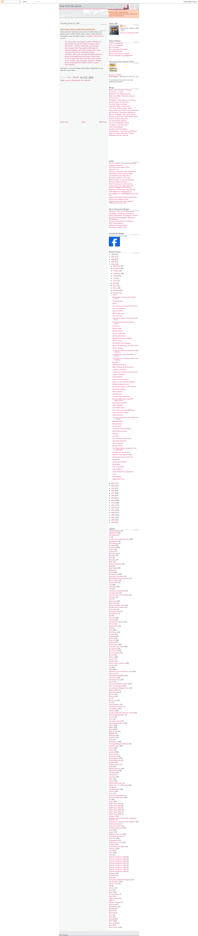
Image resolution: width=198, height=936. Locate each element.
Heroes (111, 655)
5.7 (110, 537)
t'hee (110, 853)
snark (111, 830)
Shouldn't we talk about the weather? (122, 822)
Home (84, 122)
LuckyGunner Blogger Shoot (119, 688)
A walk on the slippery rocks (119, 539)
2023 (113, 262)
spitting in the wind (116, 834)
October (116, 271)
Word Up (112, 913)
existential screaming (116, 622)
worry (111, 915)
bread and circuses (115, 576)
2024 (113, 259)
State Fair (112, 838)
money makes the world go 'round (121, 713)
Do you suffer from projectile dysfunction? (123, 399)
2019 (113, 488)
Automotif (112, 547)
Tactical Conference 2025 (117, 869)
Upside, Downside (119, 336)
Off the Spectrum (119, 313)
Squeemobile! (117, 377)
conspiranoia (113, 593)
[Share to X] (88, 77)
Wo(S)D (111, 908)
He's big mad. (117, 316)
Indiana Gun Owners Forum (119, 199)
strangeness (113, 840)
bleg (110, 566)
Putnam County (114, 764)
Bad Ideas (112, 553)
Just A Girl (112, 678)
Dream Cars (113, 609)
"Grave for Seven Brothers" (122, 429)
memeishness (114, 704)
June (115, 280)
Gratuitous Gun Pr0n (116, 647)
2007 (113, 517)
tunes (111, 892)
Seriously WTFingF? (116, 797)
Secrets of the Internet (116, 795)
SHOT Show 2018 (115, 806)
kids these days (114, 680)
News (111, 729)
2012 (113, 505)
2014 (113, 500)
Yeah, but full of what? (120, 412)
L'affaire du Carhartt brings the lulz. (125, 372)
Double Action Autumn (117, 607)
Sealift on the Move (119, 369)
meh (110, 702)
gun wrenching (114, 653)
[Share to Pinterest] (92, 77)
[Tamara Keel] (114, 246)
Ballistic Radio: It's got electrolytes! (121, 180)
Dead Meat (116, 464)
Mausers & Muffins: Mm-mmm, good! (122, 114)
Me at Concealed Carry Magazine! (120, 55)
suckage (112, 844)
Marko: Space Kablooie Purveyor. (120, 90)
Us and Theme (114, 894)
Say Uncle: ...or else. (116, 92)
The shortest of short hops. (122, 438)
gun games (113, 649)
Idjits (110, 669)
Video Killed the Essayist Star (123, 472)
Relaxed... (116, 433)
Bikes (111, 562)
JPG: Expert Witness (116, 223)
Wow (110, 917)
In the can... (117, 326)
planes (111, 748)
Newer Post (64, 122)
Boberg (111, 570)
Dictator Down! (118, 331)
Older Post (103, 122)
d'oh (110, 599)
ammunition (113, 541)
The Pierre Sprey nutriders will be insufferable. (124, 449)
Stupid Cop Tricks (115, 842)
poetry (111, 750)
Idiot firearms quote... (120, 431)
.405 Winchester (114, 531)
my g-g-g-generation (116, 723)
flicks (111, 630)
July (115, 278)
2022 (113, 264)
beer (110, 558)
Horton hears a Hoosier (117, 663)
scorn (111, 793)
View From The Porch (70, 6)
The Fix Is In (113, 884)
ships (111, 802)
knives (111, 682)
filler (110, 628)
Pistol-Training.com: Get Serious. (121, 184)
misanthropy (75, 80)
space (111, 832)
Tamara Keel (112, 236)
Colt (110, 589)
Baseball (112, 556)
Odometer (112, 735)
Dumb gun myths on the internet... (125, 386)
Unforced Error (118, 415)
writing (111, 919)
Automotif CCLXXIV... (120, 462)
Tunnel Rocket (118, 301)
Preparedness (114, 758)
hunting (111, 665)
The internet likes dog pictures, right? (124, 322)
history (111, 657)
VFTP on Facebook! (116, 45)
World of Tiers (118, 446)
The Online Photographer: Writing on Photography (122, 218)
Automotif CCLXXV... (120, 441)
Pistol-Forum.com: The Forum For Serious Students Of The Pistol (121, 186)
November (117, 268)
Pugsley (112, 762)
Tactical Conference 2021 (117, 861)
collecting (112, 587)
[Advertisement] (83, 103)
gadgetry (112, 636)
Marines (111, 694)
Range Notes (113, 771)
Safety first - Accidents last (118, 785)
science (111, 791)
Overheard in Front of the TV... (123, 457)
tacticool (112, 873)
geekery (111, 642)
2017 (113, 493)
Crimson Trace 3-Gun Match (119, 595)
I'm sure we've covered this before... (125, 306)
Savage (111, 787)
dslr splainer (113, 613)
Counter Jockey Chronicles (118, 119)
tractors (111, 888)
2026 (113, 254)
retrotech (112, 775)
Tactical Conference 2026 (117, 871)
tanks (111, 877)
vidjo (110, 896)
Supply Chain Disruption (121, 396)
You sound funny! (119, 308)
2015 (113, 498)
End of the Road (118, 467)
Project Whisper (114, 760)
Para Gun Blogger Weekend (118, 744)
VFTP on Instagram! (116, 43)
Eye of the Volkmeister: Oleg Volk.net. (122, 189)
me (110, 698)
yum (110, 925)
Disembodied (117, 424)
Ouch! (115, 295)
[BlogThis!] (86, 77)
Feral (114, 474)
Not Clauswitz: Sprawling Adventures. (122, 112)
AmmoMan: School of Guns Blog (120, 173)
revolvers (112, 777)
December (117, 266)
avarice (111, 549)
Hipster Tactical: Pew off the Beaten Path (123, 116)
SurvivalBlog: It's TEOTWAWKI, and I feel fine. (123, 194)
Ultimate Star (117, 394)
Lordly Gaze (117, 426)
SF (110, 799)
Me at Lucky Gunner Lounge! (119, 53)
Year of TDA (113, 923)
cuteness (112, 597)
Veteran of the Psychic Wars (122, 454)
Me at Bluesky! (114, 47)
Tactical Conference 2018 (117, 857)
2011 (113, 508)
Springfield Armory (115, 836)
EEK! (114, 303)
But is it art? (113, 580)
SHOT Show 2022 (115, 814)
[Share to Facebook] (90, 77)
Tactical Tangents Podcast (118, 182)
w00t (110, 900)
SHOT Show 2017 (115, 804)
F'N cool (112, 624)
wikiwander (113, 906)
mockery (112, 711)
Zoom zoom (113, 927)
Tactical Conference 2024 (117, 867)
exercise (112, 620)
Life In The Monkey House (118, 684)
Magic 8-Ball (113, 690)
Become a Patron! (115, 75)
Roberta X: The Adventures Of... (120, 94)
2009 (113, 512)
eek (110, 615)
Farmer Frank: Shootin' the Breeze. (121, 221)
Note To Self (113, 731)
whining (112, 904)
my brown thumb (115, 721)
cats (110, 584)
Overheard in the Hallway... (122, 343)
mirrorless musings (116, 706)
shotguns (112, 816)
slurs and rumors (115, 826)
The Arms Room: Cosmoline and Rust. (122, 163)
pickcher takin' (114, 746)
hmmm (111, 659)
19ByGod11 (113, 533)
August (116, 276)
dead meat (112, 601)
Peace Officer (117, 469)
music (111, 719)
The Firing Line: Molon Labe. (119, 167)
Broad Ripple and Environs (118, 578)
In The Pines (113, 98)
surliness (112, 849)
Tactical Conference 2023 (117, 865)
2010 (113, 510)
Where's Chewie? (115, 902)
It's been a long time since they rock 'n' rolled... (125, 418)
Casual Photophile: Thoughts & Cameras (123, 215)
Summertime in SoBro (117, 846)
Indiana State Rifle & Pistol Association (123, 197)
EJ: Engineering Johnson (118, 121)
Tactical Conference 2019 (117, 859)
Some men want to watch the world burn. (125, 319)
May (114, 283)
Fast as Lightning (119, 333)
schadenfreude (114, 789)
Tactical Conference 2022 (117, 863)
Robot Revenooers (115, 783)
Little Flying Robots (116, 127)
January (116, 293)
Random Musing (115, 768)
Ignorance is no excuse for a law (120, 671)
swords (111, 851)
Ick (110, 667)
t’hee (110, 855)
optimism (112, 737)
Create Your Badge (122, 236)
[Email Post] (81, 77)
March (115, 288)
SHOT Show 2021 (115, 812)
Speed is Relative (119, 374)
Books (111, 572)
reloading (112, 773)
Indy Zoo (112, 673)
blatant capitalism (115, 564)
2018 (113, 491)
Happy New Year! (118, 479)
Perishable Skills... (119, 408)
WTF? (111, 921)
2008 (113, 515)
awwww (111, 551)
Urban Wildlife (118, 405)
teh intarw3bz (86, 80)
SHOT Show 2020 (115, 810)
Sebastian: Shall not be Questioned (121, 211)
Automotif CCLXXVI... (120, 403)
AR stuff (111, 545)
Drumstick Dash (114, 611)
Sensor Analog (118, 348)
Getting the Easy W (119, 365)
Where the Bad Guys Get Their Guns (125, 345)
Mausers (112, 696)
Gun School (113, 651)
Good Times (113, 644)
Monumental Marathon (117, 715)
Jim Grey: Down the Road (118, 104)
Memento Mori (118, 421)
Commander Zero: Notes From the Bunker (124, 110)
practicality (113, 756)
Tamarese (112, 875)
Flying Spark (117, 328)
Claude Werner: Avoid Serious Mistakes (123, 131)
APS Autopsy (113, 543)
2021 (113, 483)
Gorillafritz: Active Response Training (122, 100)
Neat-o (111, 727)
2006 (113, 520)
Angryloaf (116, 459)
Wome (111, 911)
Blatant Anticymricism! (121, 384)
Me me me (112, 700)
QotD (110, 766)
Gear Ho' (112, 640)
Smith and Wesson (115, 828)
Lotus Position (118, 311)
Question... (116, 362)
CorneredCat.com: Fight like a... (120, 176)
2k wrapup (112, 535)
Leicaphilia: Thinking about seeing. (121, 213)
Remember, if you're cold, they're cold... (124, 298)
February (116, 290)
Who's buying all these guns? (123, 367)
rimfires (111, 781)
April (115, 285)
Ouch (111, 740)
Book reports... (118, 391)
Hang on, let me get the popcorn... (125, 382)
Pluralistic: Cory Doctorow (118, 125)
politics (111, 752)
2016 (113, 495)
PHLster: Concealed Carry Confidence (122, 171)
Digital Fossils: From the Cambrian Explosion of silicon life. (121, 202)
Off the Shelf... (118, 341)
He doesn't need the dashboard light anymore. (125, 351)
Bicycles (112, 560)
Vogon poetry (113, 898)
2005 (113, 522)
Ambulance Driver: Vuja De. (118, 135)
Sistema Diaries (114, 824)
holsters (112, 661)
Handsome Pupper (119, 389)
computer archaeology (117, 591)
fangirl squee (113, 626)
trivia (110, 890)
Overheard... (113, 742)
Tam (124, 26)
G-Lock (111, 634)
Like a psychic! (118, 443)
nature (111, 725)
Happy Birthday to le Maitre (122, 338)
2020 (113, 486)
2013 (113, 503)
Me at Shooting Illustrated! (118, 49)
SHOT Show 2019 (115, 808)
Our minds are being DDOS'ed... (124, 410)
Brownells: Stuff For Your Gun (119, 178)
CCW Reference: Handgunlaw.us (120, 191)
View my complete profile (129, 33)
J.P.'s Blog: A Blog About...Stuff (120, 108)
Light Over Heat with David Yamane (121, 133)
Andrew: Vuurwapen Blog (118, 225)
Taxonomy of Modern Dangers (119, 880)
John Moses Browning (117, 675)
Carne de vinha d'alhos (121, 379)
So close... (116, 436)
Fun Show (112, 632)
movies (111, 717)
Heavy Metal (117, 476)
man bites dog (114, 692)
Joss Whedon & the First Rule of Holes (124, 355)
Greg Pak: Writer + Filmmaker (119, 106)
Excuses (112, 618)
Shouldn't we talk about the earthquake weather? (122, 819)
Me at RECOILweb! (115, 51)
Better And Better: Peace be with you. (122, 96)
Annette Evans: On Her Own (119, 102)
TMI (110, 886)
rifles (110, 779)
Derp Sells (112, 603)
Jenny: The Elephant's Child (119, 123)
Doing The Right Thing (117, 605)
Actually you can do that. (121, 452)
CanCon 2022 (113, 582)
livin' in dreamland (115, 686)
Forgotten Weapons (116, 165)
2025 (113, 257)
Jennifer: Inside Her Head (118, 129)
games (68, 80)
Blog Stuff (112, 568)
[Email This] (84, 77)
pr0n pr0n (112, 754)
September (117, 273)
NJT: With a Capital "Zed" (118, 227)
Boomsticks (113, 574)
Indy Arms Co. (114, 169)
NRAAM (111, 733)
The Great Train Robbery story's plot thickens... (125, 359)
